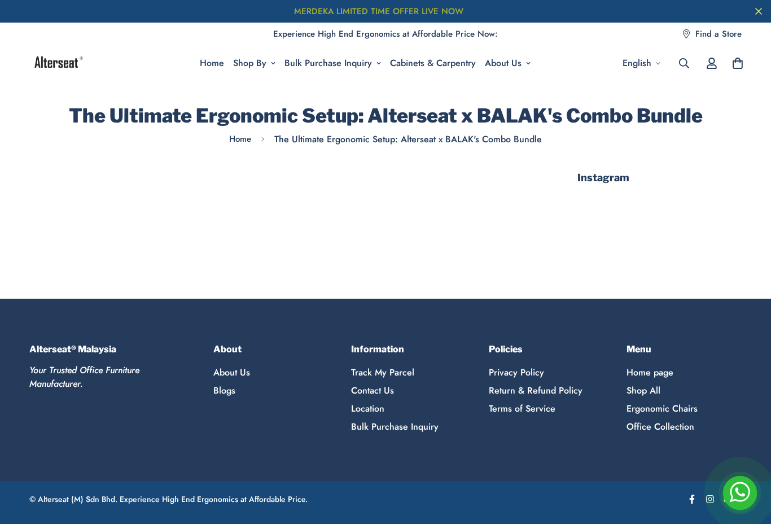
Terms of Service (522, 408)
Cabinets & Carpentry (433, 62)
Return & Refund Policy (535, 390)
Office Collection (660, 426)
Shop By (249, 62)
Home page (650, 372)
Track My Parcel (382, 372)
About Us (503, 62)
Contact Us (372, 390)
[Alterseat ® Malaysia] (57, 62)
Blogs (224, 390)
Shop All (643, 390)
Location (367, 408)
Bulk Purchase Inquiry (328, 62)
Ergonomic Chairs (662, 408)
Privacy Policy (516, 372)
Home (212, 62)
